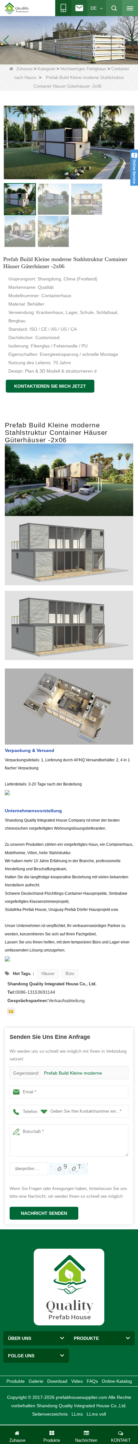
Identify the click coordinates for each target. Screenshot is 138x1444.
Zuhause (24, 68)
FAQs (92, 1381)
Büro (69, 973)
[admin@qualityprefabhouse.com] (10, 1011)
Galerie (36, 1381)
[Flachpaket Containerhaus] (69, 40)
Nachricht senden (44, 1213)
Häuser (48, 973)
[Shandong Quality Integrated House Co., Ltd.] (17, 8)
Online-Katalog (117, 1381)
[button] (61, 57)
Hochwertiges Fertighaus (83, 68)
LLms (77, 1414)
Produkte (15, 1381)
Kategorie (46, 68)
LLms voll (96, 1414)
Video (77, 1381)
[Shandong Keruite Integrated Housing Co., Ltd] (69, 1286)
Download (57, 1381)
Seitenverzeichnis (50, 1414)
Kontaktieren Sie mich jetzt (50, 386)
